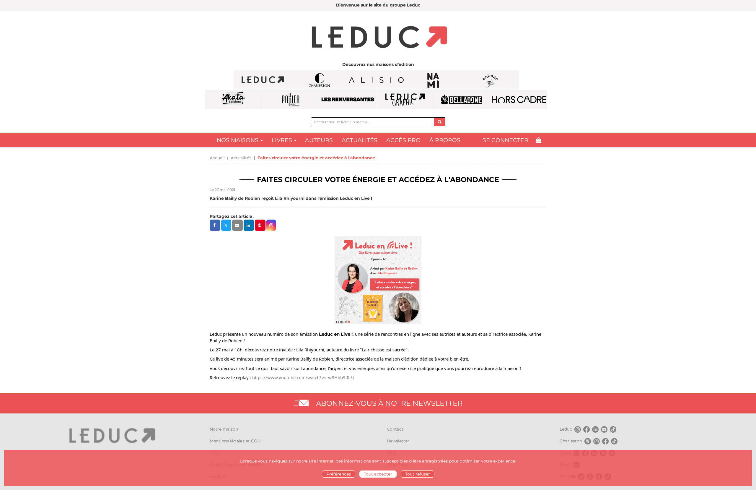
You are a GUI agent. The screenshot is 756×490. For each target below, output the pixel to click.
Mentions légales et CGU (235, 441)
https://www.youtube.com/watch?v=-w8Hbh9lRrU (303, 377)
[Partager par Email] (237, 225)
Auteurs (319, 140)
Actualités (359, 140)
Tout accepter (378, 474)
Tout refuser (417, 474)
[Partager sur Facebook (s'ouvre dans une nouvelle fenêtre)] (215, 225)
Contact (395, 429)
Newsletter (398, 441)
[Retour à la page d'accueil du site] (378, 37)
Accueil (217, 157)
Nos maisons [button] (238, 140)
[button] (271, 225)
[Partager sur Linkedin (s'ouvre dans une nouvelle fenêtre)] (249, 225)
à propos (444, 140)
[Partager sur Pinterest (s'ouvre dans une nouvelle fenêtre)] (260, 225)
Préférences (338, 474)
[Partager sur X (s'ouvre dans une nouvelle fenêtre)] (226, 225)
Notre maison (224, 429)
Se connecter (505, 140)
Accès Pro (403, 140)
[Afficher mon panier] (538, 140)
